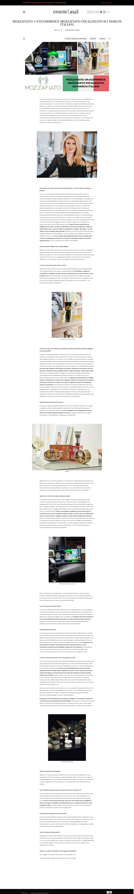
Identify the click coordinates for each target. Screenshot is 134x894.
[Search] (104, 12)
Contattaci (24, 893)
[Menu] (24, 12)
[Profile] (101, 12)
